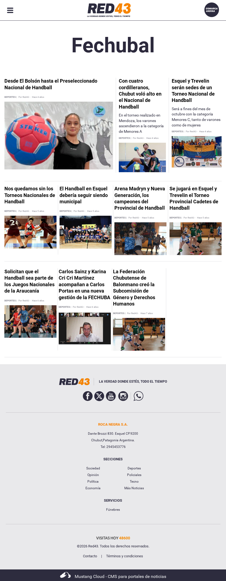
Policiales (134, 475)
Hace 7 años (147, 313)
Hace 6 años (38, 301)
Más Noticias (134, 488)
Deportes (134, 468)
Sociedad (93, 468)
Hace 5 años (38, 211)
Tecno (134, 481)
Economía (93, 488)
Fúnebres (113, 510)
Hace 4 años (38, 97)
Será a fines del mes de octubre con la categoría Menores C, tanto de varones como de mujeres (196, 117)
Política (93, 481)
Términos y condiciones (124, 556)
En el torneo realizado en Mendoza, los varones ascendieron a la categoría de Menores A (141, 123)
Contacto (90, 556)
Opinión (93, 475)
